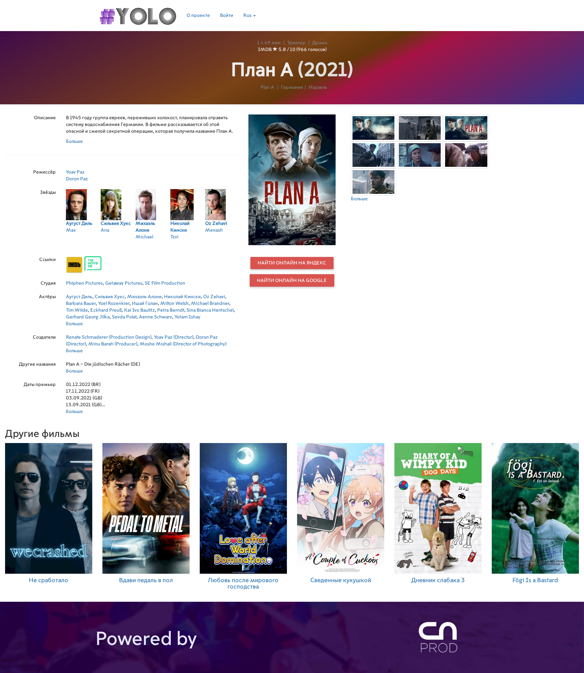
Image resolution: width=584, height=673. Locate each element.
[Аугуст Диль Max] (83, 245)
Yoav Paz (75, 172)
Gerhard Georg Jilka (88, 317)
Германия (292, 87)
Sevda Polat (124, 317)
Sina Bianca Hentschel (210, 310)
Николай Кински (182, 296)
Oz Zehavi (214, 296)
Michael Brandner (210, 303)
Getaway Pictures (123, 283)
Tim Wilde (77, 310)
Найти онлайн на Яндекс (292, 263)
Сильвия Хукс (110, 296)
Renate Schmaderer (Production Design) (108, 337)
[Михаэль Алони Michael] (153, 245)
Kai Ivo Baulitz (139, 310)
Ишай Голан (145, 303)
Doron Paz (77, 179)
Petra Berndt (170, 310)
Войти (226, 15)
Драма (319, 43)
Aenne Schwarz (155, 317)
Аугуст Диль (79, 296)
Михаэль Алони (144, 296)
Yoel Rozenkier (113, 303)
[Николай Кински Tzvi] (187, 245)
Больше (74, 141)
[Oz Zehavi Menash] (222, 245)
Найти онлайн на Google (292, 280)
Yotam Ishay (187, 317)
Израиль (318, 87)
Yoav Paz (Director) (173, 337)
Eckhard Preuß (106, 310)
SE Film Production (165, 283)
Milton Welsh (174, 303)
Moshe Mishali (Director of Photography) (183, 344)
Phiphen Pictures (84, 283)
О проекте (198, 15)
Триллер (296, 43)
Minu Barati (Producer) (112, 344)
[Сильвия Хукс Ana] (118, 245)
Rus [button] (247, 15)
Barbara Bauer (81, 303)
